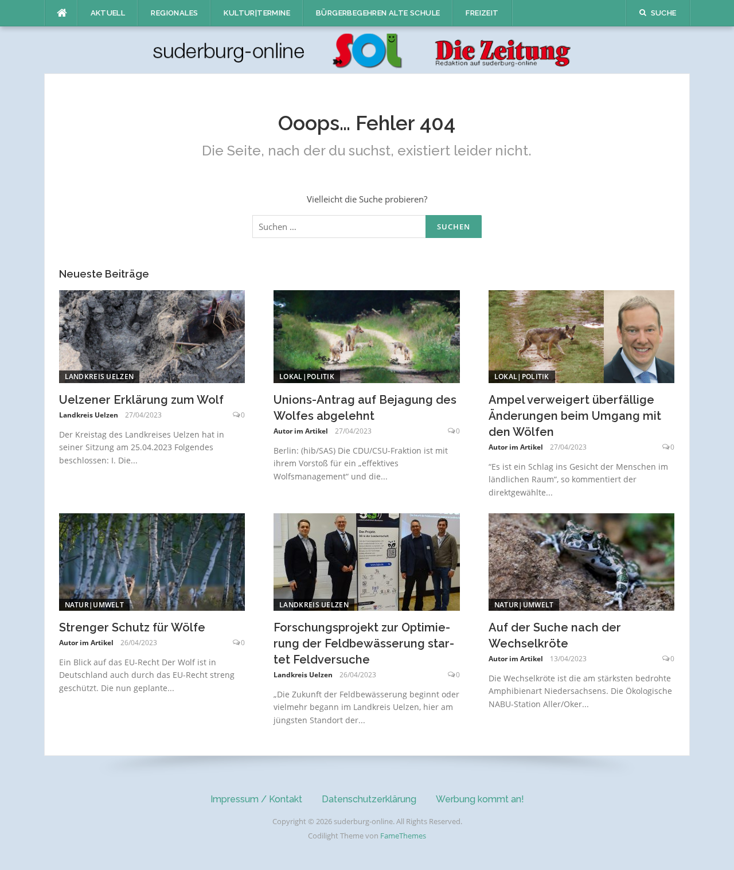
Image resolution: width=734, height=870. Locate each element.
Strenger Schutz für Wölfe (132, 627)
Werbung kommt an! (480, 799)
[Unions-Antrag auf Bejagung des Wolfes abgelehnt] (367, 335)
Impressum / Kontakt (256, 799)
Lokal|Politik (306, 376)
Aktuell (108, 13)
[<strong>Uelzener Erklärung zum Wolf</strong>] (152, 335)
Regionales (174, 13)
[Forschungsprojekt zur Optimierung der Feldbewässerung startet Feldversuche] (367, 561)
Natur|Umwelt (94, 605)
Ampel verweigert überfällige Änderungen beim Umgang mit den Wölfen (575, 416)
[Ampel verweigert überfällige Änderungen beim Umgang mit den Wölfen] (582, 335)
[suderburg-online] (367, 49)
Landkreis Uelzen (99, 376)
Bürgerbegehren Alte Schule (378, 13)
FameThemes (403, 835)
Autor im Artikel (301, 431)
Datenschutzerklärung (369, 799)
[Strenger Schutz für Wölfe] (152, 561)
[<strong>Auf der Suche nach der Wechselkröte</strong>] (582, 561)
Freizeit (482, 13)
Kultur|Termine (257, 13)
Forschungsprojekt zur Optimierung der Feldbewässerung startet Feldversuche (364, 643)
